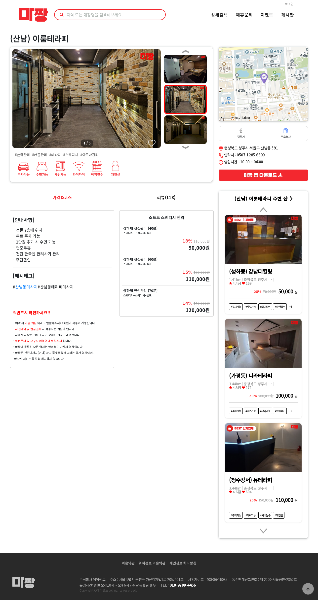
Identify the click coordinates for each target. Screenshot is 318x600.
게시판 (287, 14)
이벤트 (267, 14)
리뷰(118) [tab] (166, 197)
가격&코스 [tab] (62, 197)
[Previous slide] (263, 210)
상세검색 (219, 14)
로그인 (289, 3)
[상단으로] (308, 589)
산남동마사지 (26, 287)
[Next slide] (263, 529)
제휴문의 (244, 14)
